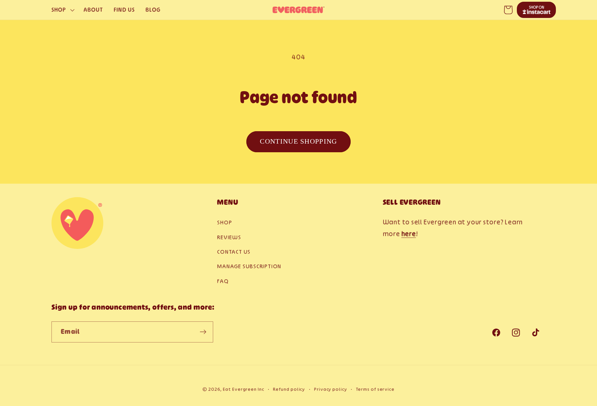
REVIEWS (229, 237)
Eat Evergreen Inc (243, 389)
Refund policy (289, 389)
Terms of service (375, 389)
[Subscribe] (203, 331)
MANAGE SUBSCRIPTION (249, 266)
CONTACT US (233, 251)
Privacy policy (330, 389)
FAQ (222, 281)
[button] (62, 10)
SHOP (224, 222)
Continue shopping (298, 141)
